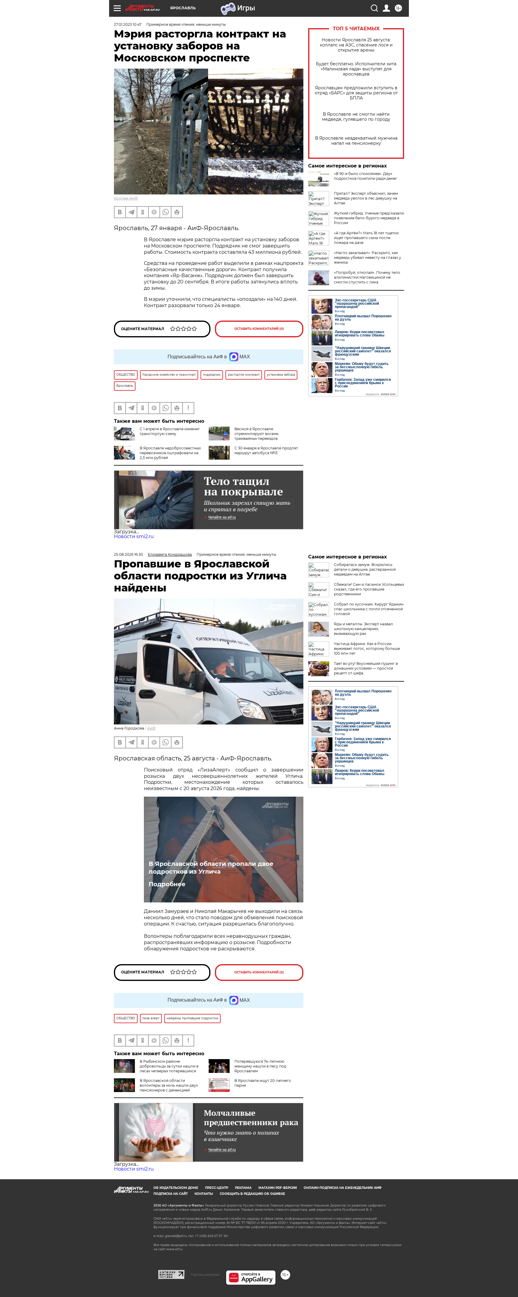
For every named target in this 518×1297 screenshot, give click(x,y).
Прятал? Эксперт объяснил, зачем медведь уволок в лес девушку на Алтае (366, 198)
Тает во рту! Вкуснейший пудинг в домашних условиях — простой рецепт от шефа (366, 668)
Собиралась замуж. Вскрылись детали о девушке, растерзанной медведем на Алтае (365, 569)
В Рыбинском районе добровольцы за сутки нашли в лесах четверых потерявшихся (169, 1066)
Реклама (243, 1188)
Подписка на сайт (170, 1194)
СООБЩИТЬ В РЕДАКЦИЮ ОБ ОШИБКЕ (252, 1194)
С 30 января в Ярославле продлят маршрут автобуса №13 (266, 450)
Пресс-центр (216, 1188)
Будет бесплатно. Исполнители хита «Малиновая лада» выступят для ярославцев (356, 69)
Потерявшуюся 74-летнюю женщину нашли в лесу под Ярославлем (260, 1066)
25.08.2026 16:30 (128, 554)
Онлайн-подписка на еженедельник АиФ (343, 1188)
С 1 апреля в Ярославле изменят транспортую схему (170, 431)
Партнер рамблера (205, 1274)
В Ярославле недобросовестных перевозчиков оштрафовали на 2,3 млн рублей (170, 453)
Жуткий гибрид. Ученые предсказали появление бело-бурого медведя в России (369, 218)
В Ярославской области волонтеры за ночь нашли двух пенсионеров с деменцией (169, 1085)
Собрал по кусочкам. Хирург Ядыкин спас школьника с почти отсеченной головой (368, 609)
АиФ (151, 728)
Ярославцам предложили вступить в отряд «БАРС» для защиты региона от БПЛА (356, 93)
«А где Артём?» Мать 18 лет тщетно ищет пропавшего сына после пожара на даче (366, 238)
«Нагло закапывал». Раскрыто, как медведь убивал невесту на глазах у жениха (367, 257)
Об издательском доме (175, 1188)
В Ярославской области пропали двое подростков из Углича (211, 867)
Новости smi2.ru (134, 536)
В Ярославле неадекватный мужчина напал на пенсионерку (356, 141)
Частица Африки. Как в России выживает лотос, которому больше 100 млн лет (367, 648)
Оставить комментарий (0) (259, 329)
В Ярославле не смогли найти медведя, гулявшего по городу (356, 117)
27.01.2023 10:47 (127, 24)
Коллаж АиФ (126, 198)
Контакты (204, 1194)
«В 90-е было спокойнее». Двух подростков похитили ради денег (365, 176)
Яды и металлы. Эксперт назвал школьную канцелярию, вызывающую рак (363, 629)
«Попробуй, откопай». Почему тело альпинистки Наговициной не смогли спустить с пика (367, 277)
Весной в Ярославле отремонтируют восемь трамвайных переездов (256, 434)
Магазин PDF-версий (277, 1188)
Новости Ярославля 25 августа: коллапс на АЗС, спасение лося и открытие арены (356, 45)
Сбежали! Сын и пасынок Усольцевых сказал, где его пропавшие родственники (369, 589)
